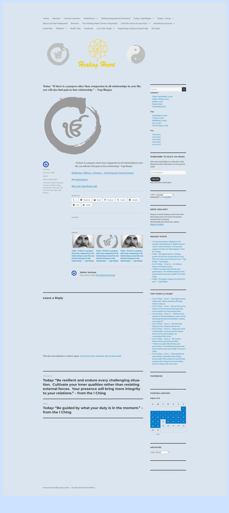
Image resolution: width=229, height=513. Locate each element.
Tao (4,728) (156, 123)
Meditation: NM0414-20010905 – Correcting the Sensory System (103, 173)
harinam (46, 169)
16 (153, 421)
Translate (167, 197)
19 (168, 421)
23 (153, 426)
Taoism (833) (157, 104)
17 (158, 421)
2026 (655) (156, 135)
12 (168, 417)
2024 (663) (156, 140)
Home (46, 18)
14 (178, 417)
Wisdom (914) (157, 102)
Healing (59, 183)
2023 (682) (156, 142)
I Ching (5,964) (158, 118)
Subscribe (47, 28)
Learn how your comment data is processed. (100, 356)
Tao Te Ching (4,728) (160, 126)
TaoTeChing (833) (159, 107)
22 (183, 421)
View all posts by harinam (105, 275)
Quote (45, 176)
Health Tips (75, 28)
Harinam (56, 18)
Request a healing (157, 224)
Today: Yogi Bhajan (142, 18)
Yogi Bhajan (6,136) (159, 116)
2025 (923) (156, 137)
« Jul (157, 434)
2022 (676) (156, 145)
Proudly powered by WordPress (83, 488)
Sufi (57, 188)
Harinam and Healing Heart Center (56, 488)
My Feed (155, 28)
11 (163, 417)
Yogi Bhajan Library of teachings (133, 28)
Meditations (89, 18)
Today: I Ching (164, 18)
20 (173, 421)
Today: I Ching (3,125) (160, 99)
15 (183, 417)
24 (158, 426)
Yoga (55, 190)
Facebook (88, 28)
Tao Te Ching (48, 190)
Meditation (47, 188)
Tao (61, 188)
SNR (54, 188)
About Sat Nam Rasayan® (55, 23)
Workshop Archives (163, 23)
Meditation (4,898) (159, 121)
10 (158, 417)
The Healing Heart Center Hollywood (99, 23)
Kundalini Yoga (54, 185)
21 (178, 421)
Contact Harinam (72, 18)
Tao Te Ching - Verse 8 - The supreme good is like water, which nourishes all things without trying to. (168, 301)
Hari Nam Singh (49, 183)
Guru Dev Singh (104, 28)
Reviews (75, 23)
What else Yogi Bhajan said (84, 186)
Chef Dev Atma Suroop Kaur (134, 23)
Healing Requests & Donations (115, 18)
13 (173, 417)
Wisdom (60, 28)
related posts (81, 179)
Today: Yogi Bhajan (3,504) (162, 97)
